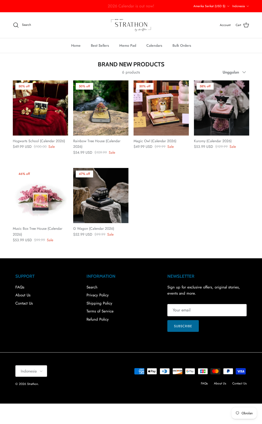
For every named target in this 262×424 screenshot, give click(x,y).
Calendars (154, 45)
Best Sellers (100, 45)
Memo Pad (127, 45)
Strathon (32, 384)
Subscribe (183, 326)
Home (76, 45)
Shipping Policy (99, 303)
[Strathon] (131, 25)
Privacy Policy (97, 295)
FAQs (19, 287)
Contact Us (24, 303)
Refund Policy (97, 319)
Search (91, 287)
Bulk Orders (181, 45)
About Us (22, 295)
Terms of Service (100, 311)
